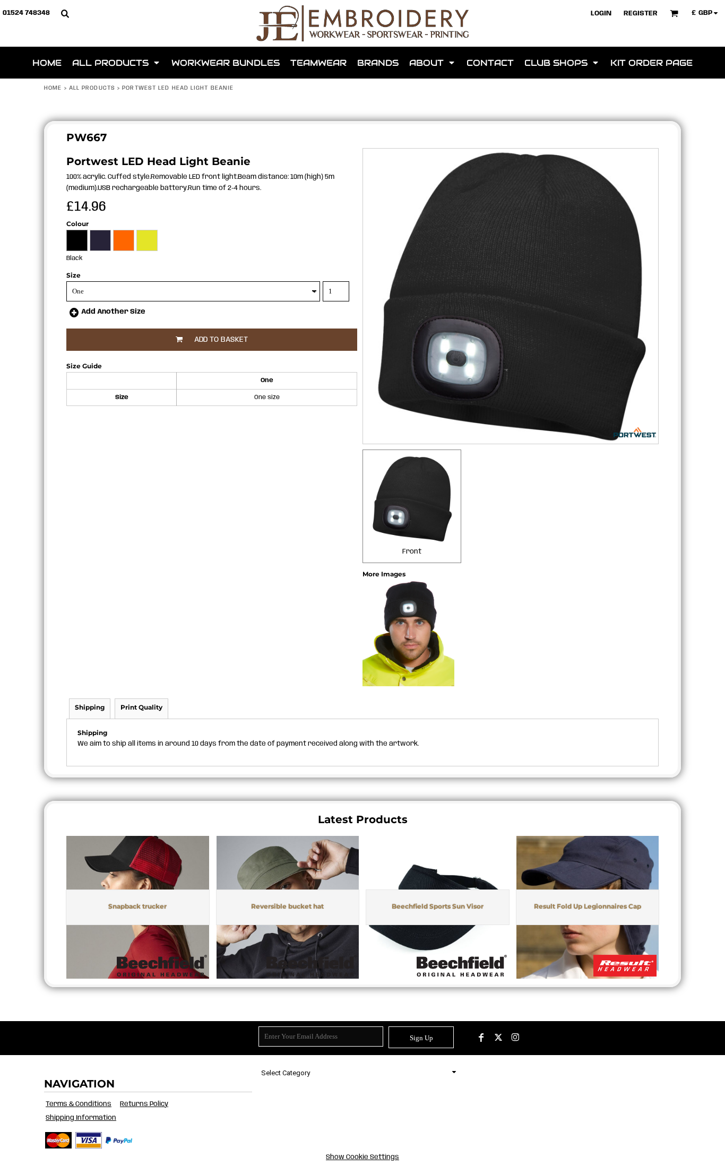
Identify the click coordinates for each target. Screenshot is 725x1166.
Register (641, 13)
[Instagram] (515, 1037)
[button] (65, 13)
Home (53, 88)
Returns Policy (144, 1104)
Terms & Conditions (78, 1104)
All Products (92, 88)
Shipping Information (81, 1118)
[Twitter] (498, 1037)
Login (601, 13)
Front (411, 551)
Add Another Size (113, 311)
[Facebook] (481, 1037)
